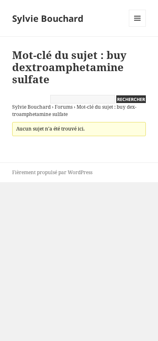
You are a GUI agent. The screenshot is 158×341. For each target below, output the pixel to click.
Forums (64, 106)
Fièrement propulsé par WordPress (52, 172)
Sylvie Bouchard (47, 18)
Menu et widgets (137, 26)
